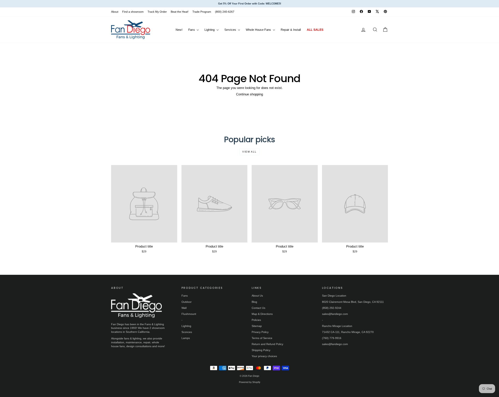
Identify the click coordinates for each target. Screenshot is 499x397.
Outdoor (186, 301)
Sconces (186, 332)
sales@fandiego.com (335, 313)
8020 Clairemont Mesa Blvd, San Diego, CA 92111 (353, 301)
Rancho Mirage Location (337, 326)
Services (230, 29)
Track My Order (157, 11)
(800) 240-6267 (224, 11)
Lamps (185, 338)
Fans (192, 29)
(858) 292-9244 (331, 307)
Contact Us (258, 307)
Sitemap (257, 326)
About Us (257, 295)
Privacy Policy (260, 332)
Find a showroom (133, 11)
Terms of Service (262, 338)
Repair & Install (291, 29)
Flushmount (188, 313)
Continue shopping (249, 94)
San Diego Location (334, 295)
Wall (184, 307)
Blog (254, 301)
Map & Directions (262, 313)
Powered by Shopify (249, 382)
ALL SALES (315, 29)
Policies (256, 319)
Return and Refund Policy (267, 344)
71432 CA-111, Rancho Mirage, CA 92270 (348, 332)
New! (179, 29)
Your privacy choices (264, 356)
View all (249, 151)
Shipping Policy (261, 350)
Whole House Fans (259, 29)
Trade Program (201, 11)
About (114, 11)
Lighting (210, 29)
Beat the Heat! (179, 11)
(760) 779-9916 (331, 338)
